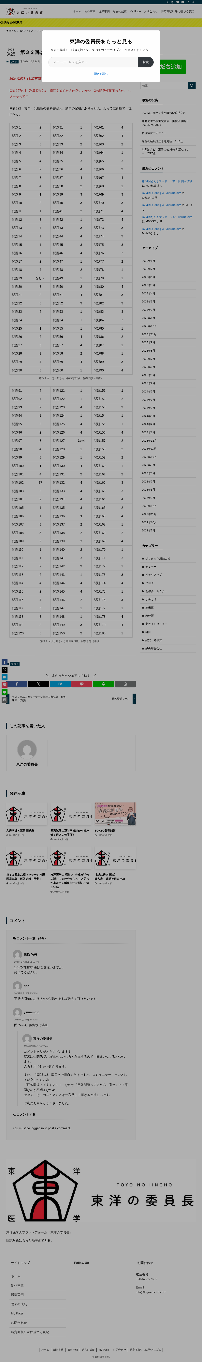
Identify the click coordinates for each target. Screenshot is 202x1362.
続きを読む (101, 73)
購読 (146, 62)
